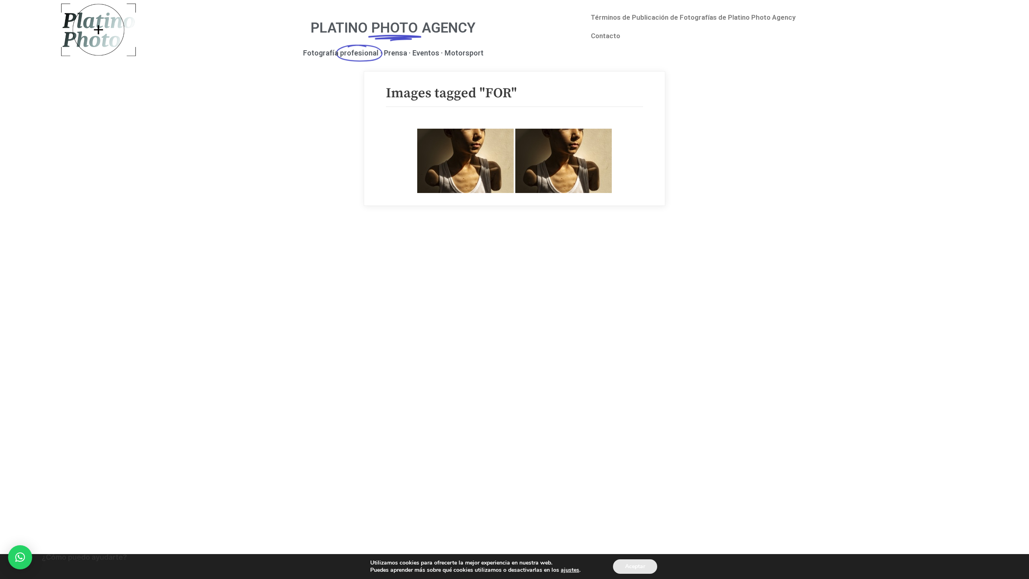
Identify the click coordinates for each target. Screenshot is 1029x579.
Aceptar (635, 566)
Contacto (605, 36)
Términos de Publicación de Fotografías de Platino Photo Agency (693, 17)
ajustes (570, 570)
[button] (20, 557)
